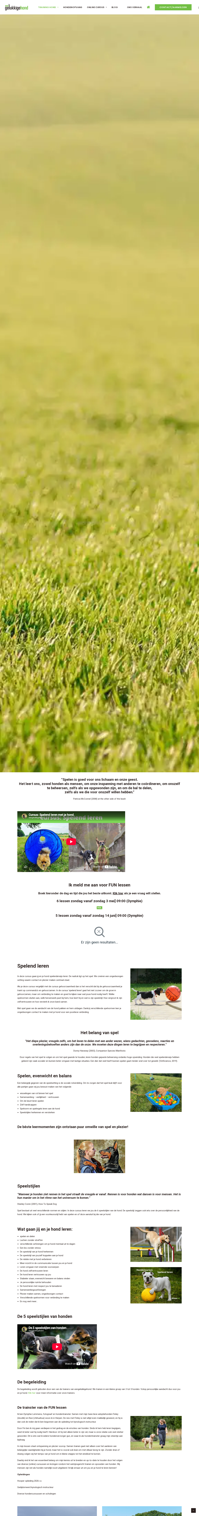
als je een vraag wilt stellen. (137, 893)
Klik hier (32, 1393)
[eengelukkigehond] (16, 7)
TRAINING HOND (47, 7)
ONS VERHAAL (134, 7)
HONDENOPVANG (72, 7)
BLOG (115, 7)
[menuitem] (48, 7)
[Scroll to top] (193, 1510)
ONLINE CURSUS (95, 7)
